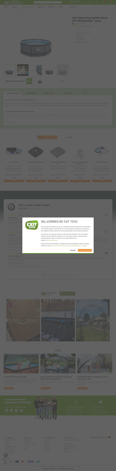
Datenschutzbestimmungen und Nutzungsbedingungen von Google (68, 246)
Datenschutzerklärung (51, 240)
